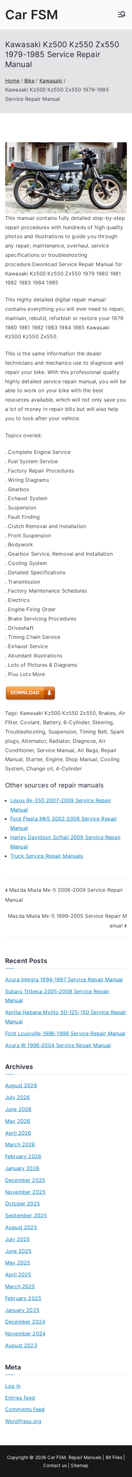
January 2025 (22, 1310)
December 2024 (25, 1321)
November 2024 (25, 1333)
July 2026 (17, 1097)
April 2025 (18, 1274)
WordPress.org (23, 1421)
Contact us (55, 1465)
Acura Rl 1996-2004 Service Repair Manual (58, 1045)
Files (117, 1457)
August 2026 (21, 1085)
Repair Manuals (85, 1457)
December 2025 (25, 1180)
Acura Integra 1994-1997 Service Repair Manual (64, 979)
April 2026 (18, 1133)
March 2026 (20, 1144)
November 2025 (25, 1192)
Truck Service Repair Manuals (46, 856)
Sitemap (79, 1465)
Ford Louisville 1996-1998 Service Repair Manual (65, 1033)
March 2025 (20, 1286)
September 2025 (26, 1215)
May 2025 (17, 1262)
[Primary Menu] (122, 15)
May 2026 (17, 1121)
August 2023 (21, 1345)
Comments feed (25, 1409)
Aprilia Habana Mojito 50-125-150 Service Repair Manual (66, 1017)
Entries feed (20, 1397)
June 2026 (18, 1109)
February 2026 (23, 1156)
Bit (108, 1457)
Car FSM (31, 14)
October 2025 (22, 1203)
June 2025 (18, 1251)
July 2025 (17, 1239)
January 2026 (22, 1168)
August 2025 (21, 1227)
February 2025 (23, 1298)
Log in (13, 1386)
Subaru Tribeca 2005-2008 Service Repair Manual (57, 996)
